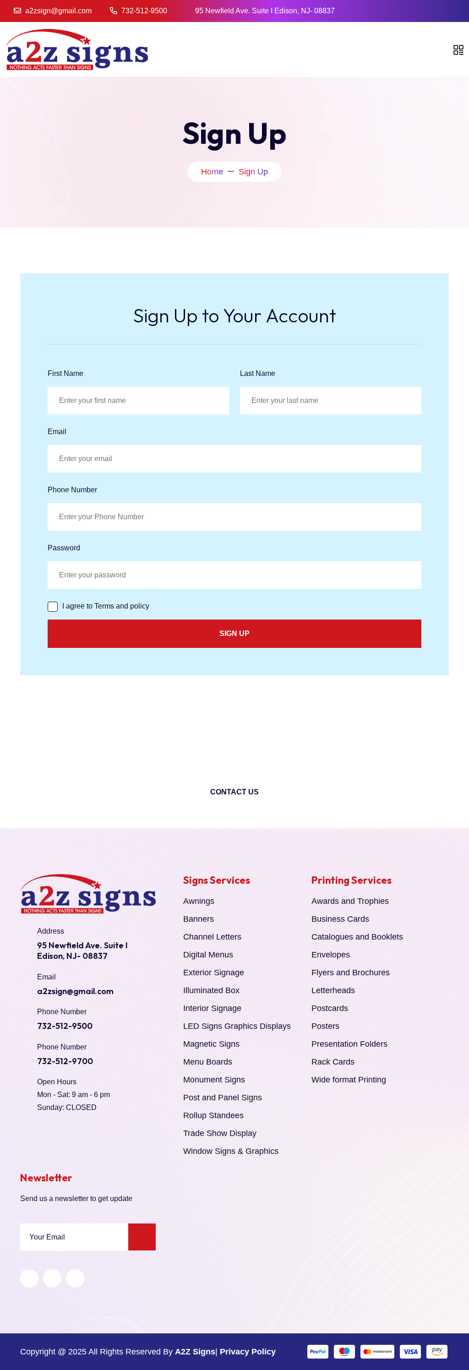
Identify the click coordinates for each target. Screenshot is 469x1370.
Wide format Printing (348, 1079)
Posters (325, 1026)
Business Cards (340, 919)
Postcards (329, 1008)
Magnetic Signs (211, 1044)
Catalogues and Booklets (357, 936)
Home (212, 171)
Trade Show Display (219, 1133)
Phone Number (72, 490)
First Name (65, 373)
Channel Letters (212, 936)
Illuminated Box (211, 990)
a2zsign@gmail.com (58, 11)
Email (57, 431)
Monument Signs (214, 1079)
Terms (104, 606)
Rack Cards (332, 1061)
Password (64, 548)
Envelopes (330, 954)
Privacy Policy (248, 1351)
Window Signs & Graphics (230, 1151)
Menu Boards (207, 1061)
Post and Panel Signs (222, 1097)
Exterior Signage (213, 972)
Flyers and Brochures (350, 972)
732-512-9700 (65, 1061)
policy (139, 606)
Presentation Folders (349, 1044)
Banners (198, 919)
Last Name (257, 373)
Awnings (198, 901)
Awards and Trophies (350, 901)
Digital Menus (208, 954)
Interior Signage (212, 1008)
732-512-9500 (144, 11)
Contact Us (234, 792)
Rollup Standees (213, 1115)
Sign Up (234, 633)
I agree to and (105, 606)
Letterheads (333, 990)
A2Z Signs (195, 1351)
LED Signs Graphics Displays (237, 1026)
